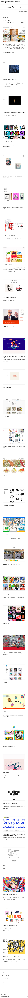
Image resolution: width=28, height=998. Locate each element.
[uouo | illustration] (14, 384)
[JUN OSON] (14, 679)
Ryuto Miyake (6, 475)
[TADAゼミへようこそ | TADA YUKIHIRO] (14, 953)
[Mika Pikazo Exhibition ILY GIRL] (14, 891)
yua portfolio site (6, 534)
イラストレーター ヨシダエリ (9, 235)
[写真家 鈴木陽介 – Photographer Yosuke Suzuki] (14, 108)
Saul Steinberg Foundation (9, 326)
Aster (4, 172)
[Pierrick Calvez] (14, 769)
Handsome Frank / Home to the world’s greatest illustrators (14, 357)
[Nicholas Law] (14, 620)
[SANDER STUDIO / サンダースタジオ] (14, 561)
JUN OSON (5, 682)
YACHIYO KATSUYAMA (8, 505)
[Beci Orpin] (14, 708)
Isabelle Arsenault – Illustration (10, 204)
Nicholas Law (6, 623)
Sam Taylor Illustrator (8, 743)
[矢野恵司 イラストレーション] (14, 261)
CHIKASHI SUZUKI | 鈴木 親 (9, 79)
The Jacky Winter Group (8, 141)
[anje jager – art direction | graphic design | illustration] (14, 443)
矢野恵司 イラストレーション (9, 264)
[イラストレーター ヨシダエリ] (14, 231)
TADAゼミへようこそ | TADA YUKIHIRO (12, 956)
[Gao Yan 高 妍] (14, 413)
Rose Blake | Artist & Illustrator (10, 925)
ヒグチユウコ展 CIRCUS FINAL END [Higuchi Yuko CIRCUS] (14, 653)
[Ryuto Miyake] (14, 472)
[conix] (14, 861)
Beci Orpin (5, 711)
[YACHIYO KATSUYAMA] (14, 502)
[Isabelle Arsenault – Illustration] (14, 200)
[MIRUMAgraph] (14, 590)
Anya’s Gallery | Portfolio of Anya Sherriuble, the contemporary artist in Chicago (14, 835)
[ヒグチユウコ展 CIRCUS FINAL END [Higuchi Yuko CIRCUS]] (14, 649)
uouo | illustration (7, 387)
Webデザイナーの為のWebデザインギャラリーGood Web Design (10, 2)
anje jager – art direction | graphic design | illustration (14, 447)
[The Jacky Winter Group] (14, 138)
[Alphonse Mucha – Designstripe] (14, 800)
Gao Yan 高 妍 (6, 416)
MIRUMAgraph (6, 594)
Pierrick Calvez (6, 772)
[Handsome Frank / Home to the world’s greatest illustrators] (14, 353)
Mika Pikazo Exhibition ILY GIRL (10, 894)
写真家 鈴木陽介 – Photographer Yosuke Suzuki (14, 112)
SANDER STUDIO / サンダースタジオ (11, 564)
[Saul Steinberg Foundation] (14, 323)
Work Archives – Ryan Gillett (9, 297)
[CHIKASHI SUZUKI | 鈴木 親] (14, 76)
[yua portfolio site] (14, 531)
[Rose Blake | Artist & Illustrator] (14, 922)
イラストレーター (23, 11)
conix (4, 865)
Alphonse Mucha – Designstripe (10, 803)
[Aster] (14, 169)
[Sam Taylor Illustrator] (14, 739)
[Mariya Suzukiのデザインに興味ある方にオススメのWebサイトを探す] (14, 41)
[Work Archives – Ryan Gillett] (14, 294)
